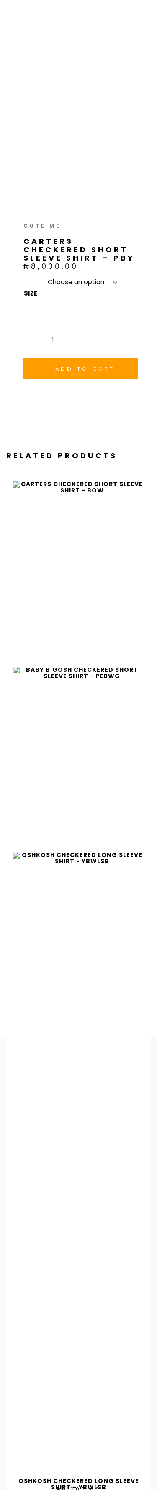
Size (30, 293)
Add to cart (85, 369)
